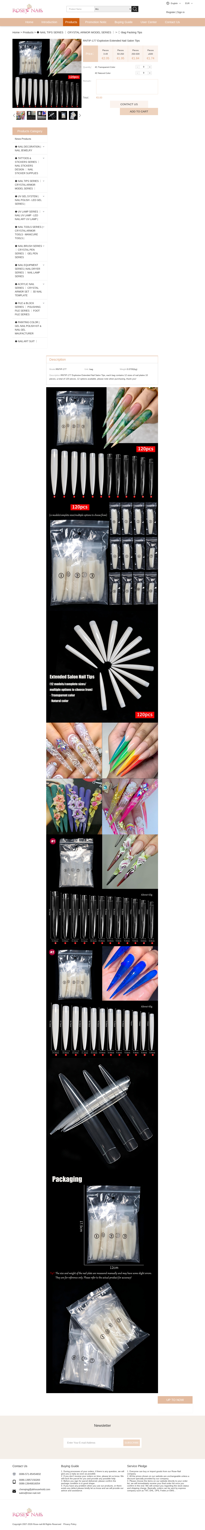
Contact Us (172, 22)
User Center (149, 22)
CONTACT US (129, 104)
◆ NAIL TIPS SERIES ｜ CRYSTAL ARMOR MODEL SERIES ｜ (76, 32)
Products (71, 22)
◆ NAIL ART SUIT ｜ (26, 341)
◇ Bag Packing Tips (130, 32)
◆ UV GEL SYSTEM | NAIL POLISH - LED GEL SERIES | (28, 200)
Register (170, 12)
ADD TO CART (139, 111)
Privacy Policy (69, 1524)
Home (29, 22)
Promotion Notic (96, 22)
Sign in (181, 12)
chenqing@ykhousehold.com (34, 1489)
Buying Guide (124, 22)
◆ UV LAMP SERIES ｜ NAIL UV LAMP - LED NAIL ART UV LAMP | (28, 215)
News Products (23, 139)
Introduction (49, 22)
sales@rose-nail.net (29, 1493)
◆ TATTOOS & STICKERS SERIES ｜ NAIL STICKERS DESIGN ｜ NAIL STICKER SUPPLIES (27, 166)
